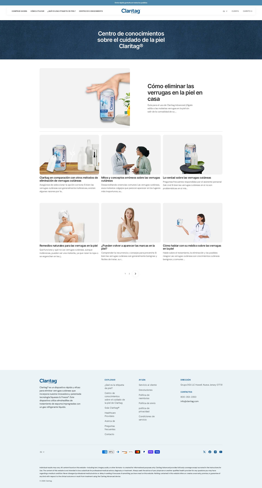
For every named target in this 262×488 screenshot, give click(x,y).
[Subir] (259, 485)
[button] (235, 11)
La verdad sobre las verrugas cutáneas (187, 177)
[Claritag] (131, 11)
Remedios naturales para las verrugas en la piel (69, 245)
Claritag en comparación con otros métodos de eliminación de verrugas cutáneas (69, 179)
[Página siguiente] (135, 274)
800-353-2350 (188, 396)
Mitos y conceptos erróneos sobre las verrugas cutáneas (130, 179)
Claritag (49, 481)
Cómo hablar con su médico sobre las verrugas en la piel (192, 247)
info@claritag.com (189, 401)
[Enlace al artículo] (131, 98)
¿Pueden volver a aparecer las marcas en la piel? (128, 247)
